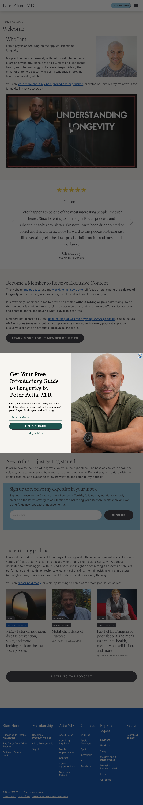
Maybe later (35, 433)
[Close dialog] (140, 356)
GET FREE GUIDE (35, 426)
